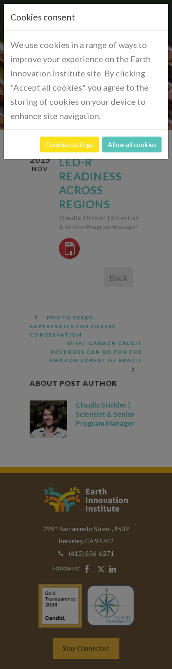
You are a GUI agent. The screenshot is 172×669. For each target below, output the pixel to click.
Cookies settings (70, 144)
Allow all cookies (132, 144)
